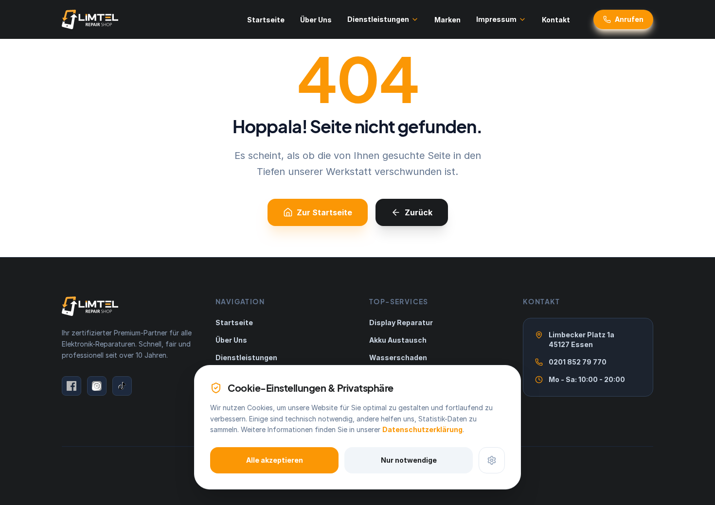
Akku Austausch (398, 340)
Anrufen (629, 19)
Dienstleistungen (378, 19)
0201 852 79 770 (578, 362)
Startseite (266, 20)
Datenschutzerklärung (422, 429)
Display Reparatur (401, 322)
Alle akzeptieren (274, 460)
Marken (447, 20)
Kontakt (556, 20)
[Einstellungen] (492, 460)
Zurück (418, 212)
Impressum (496, 19)
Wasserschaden (398, 357)
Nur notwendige (409, 460)
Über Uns (316, 20)
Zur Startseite (324, 212)
